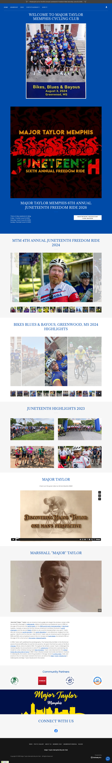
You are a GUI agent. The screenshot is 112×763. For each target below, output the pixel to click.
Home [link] (6, 7)
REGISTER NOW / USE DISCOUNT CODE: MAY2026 (87, 217)
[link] (56, 731)
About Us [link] (48, 744)
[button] (33, 7)
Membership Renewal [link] (70, 744)
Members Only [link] (57, 744)
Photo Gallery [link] (39, 744)
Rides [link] (22, 7)
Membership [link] (14, 7)
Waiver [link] (80, 744)
